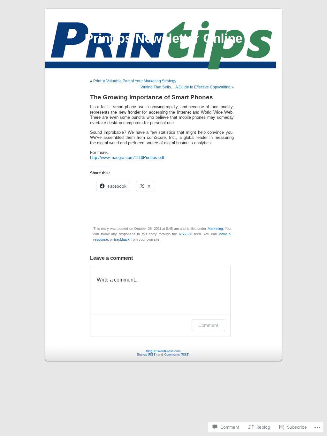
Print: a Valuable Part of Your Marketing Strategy (134, 81)
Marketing (215, 228)
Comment (208, 325)
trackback (122, 239)
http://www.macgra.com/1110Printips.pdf (127, 157)
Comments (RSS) (176, 354)
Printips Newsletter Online (163, 38)
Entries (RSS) (146, 354)
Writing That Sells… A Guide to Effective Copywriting (186, 87)
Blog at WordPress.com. (163, 351)
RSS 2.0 (186, 234)
